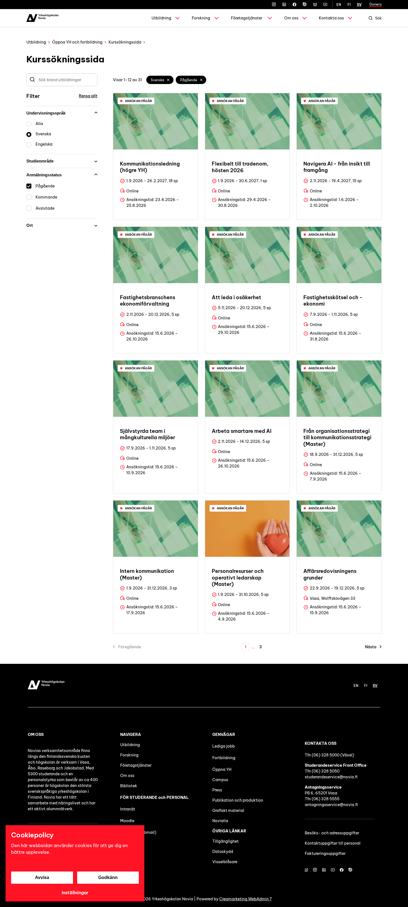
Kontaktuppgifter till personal (333, 843)
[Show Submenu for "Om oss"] (304, 18)
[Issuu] (304, 4)
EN (338, 4)
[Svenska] (168, 79)
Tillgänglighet (225, 841)
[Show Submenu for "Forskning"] (216, 18)
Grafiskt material (228, 810)
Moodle (127, 820)
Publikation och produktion (237, 800)
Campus (220, 779)
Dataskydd (222, 851)
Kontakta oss (331, 18)
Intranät (127, 809)
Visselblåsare (224, 861)
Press (217, 789)
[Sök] (32, 80)
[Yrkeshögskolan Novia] (42, 18)
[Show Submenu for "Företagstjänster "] (270, 18)
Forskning (201, 18)
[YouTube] (325, 4)
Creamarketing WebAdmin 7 (245, 898)
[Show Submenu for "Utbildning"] (177, 18)
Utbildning (161, 18)
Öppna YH (221, 769)
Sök (378, 18)
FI (349, 4)
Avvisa (42, 877)
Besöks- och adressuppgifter (332, 832)
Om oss (291, 18)
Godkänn (108, 877)
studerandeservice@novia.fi (331, 776)
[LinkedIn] (284, 4)
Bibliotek (128, 785)
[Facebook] (294, 4)
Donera (375, 4)
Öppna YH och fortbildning (77, 42)
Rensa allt (88, 95)
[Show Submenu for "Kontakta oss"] (350, 18)
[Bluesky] (315, 4)
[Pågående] (201, 79)
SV (359, 4)
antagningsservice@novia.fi (331, 804)
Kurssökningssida (125, 42)
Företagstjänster (246, 18)
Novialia (220, 820)
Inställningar (75, 892)
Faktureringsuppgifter (325, 853)
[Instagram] (274, 4)
